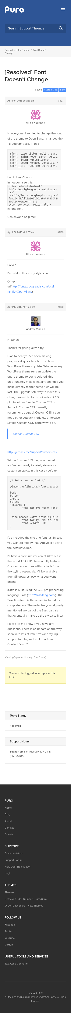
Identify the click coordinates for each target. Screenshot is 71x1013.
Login (8, 873)
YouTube (10, 938)
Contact (9, 827)
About (8, 821)
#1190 (61, 307)
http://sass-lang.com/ (41, 595)
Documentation (14, 853)
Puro (40, 992)
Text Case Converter (17, 963)
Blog (7, 814)
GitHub (9, 944)
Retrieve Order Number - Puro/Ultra (26, 899)
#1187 (61, 100)
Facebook (10, 924)
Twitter (8, 931)
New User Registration (18, 866)
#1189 (61, 232)
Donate (9, 834)
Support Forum (13, 860)
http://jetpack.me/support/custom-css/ (32, 452)
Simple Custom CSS (26, 434)
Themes (9, 892)
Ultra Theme (23, 50)
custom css (50, 89)
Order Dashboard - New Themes (24, 905)
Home (8, 807)
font (62, 89)
